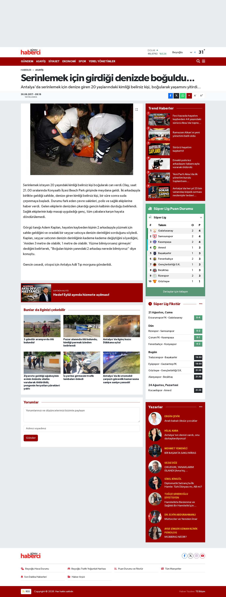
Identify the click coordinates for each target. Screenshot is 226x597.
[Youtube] (202, 556)
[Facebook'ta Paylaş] (170, 96)
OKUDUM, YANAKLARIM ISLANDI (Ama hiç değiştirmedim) (179, 469)
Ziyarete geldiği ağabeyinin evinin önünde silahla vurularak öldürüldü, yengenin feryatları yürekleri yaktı (42, 382)
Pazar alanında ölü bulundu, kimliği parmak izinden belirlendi (80, 342)
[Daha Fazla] (189, 96)
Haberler (26, 70)
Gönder (31, 438)
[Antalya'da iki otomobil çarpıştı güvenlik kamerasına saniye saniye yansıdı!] (121, 362)
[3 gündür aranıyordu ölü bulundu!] (42, 326)
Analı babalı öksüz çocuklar (180, 420)
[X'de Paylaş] (176, 96)
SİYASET (54, 61)
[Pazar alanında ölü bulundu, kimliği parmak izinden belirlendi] (81, 326)
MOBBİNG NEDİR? (175, 537)
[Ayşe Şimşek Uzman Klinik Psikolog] (155, 533)
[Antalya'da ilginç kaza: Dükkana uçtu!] (121, 326)
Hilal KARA (171, 431)
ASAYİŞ (41, 61)
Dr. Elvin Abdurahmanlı (180, 515)
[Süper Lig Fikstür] (200, 304)
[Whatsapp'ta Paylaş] (183, 96)
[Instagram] (196, 556)
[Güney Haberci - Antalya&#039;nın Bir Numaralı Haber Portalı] (33, 52)
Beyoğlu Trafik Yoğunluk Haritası (88, 569)
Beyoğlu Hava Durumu (37, 569)
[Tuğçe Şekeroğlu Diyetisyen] (155, 498)
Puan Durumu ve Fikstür (130, 569)
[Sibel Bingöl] (155, 482)
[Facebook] (184, 556)
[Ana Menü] (203, 61)
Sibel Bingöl (172, 479)
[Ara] (199, 61)
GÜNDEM (27, 61)
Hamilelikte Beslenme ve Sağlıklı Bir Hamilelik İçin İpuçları (179, 504)
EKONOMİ (69, 61)
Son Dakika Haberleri (35, 577)
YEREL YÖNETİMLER (102, 61)
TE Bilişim (200, 591)
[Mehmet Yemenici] (155, 450)
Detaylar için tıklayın (175, 291)
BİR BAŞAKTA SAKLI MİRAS (180, 453)
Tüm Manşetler (173, 569)
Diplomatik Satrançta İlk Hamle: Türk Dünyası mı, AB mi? (183, 485)
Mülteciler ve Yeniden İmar (180, 519)
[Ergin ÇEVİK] (155, 418)
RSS (27, 591)
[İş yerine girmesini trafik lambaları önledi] (81, 362)
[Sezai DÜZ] (155, 466)
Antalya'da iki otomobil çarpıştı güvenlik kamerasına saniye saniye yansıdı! (121, 379)
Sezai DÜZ (170, 463)
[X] (190, 556)
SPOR (82, 61)
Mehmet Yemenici (175, 448)
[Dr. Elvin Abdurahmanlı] (155, 517)
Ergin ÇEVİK (172, 416)
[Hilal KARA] (155, 434)
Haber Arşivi (78, 577)
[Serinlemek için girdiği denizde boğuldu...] (82, 139)
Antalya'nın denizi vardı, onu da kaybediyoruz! (182, 437)
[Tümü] (200, 407)
